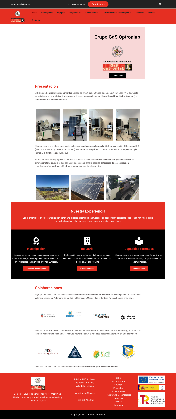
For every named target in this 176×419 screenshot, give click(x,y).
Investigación (47, 12)
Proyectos (73, 12)
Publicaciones (91, 12)
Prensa (151, 12)
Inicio (34, 12)
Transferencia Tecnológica (116, 12)
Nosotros (140, 12)
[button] (98, 4)
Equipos (61, 12)
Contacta (36, 20)
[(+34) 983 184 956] (69, 4)
